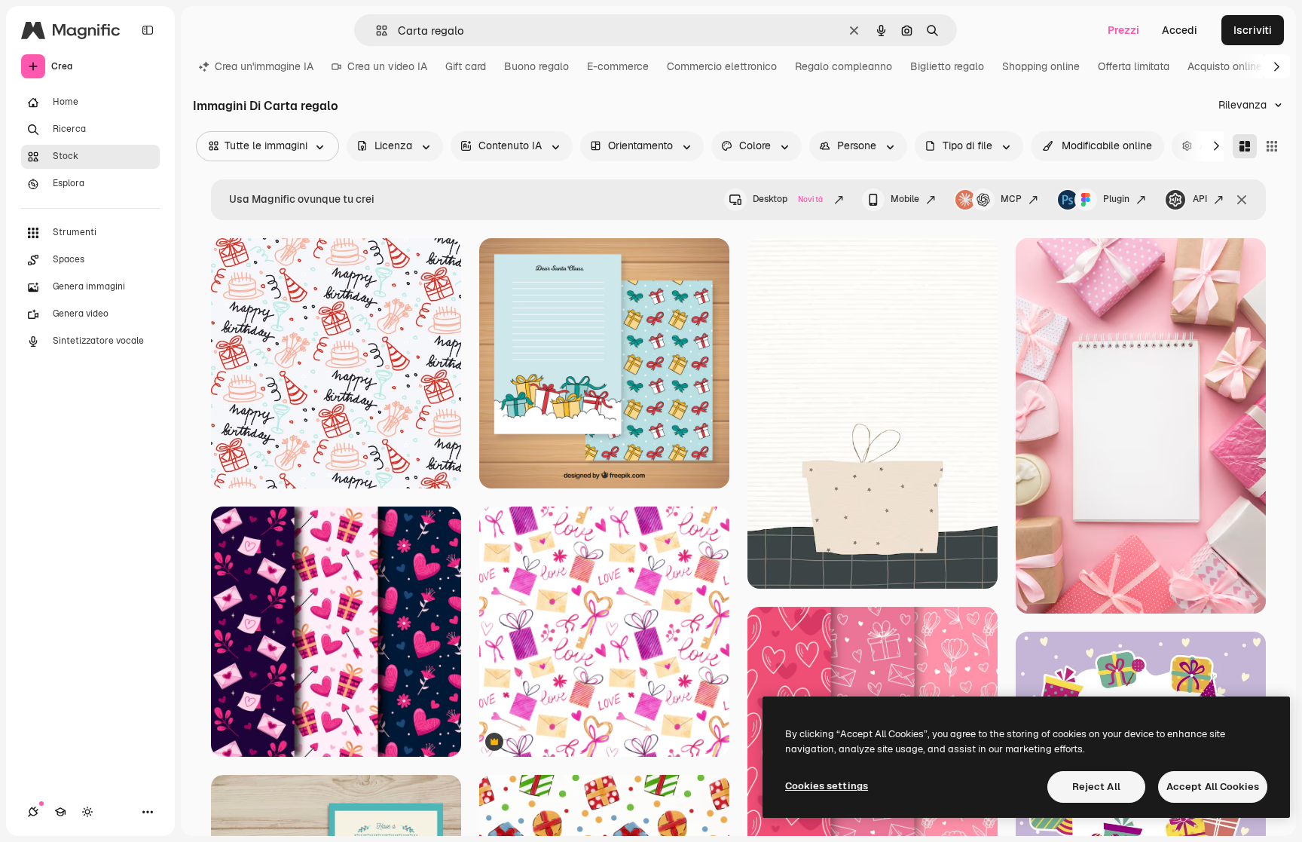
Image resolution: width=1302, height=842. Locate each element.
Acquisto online (1224, 66)
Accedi (1179, 30)
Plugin (1116, 199)
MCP (1011, 199)
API (1200, 199)
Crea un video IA (387, 66)
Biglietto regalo (947, 66)
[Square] (1272, 146)
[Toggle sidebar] (148, 30)
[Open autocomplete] (375, 30)
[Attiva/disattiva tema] (87, 812)
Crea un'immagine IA (264, 66)
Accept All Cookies (1212, 786)
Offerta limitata (1133, 66)
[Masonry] (1245, 146)
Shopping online (1041, 66)
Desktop (788, 199)
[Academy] (60, 812)
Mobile (905, 199)
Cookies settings (826, 785)
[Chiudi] (1242, 200)
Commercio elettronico (722, 66)
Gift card (465, 66)
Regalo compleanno (843, 66)
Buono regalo (536, 66)
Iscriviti (1252, 30)
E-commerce (618, 66)
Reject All (1096, 786)
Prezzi (1123, 30)
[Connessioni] (33, 812)
